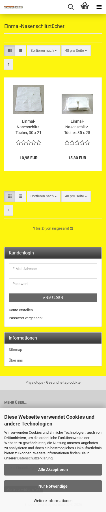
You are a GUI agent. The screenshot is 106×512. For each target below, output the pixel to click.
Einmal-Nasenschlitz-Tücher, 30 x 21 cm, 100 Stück (29, 127)
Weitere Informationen (53, 500)
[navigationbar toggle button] (99, 7)
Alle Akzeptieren (53, 469)
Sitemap (15, 349)
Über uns (16, 360)
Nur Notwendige (53, 486)
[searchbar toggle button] (71, 7)
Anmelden (53, 298)
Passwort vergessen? (26, 318)
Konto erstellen (21, 310)
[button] (9, 50)
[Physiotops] (11, 7)
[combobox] (43, 50)
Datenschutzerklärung (35, 458)
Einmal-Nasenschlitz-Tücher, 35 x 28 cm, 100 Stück (77, 127)
